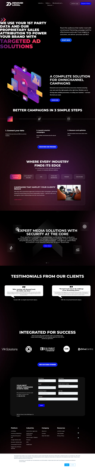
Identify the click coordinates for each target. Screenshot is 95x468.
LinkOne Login (74, 3)
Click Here (47, 246)
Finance (28, 439)
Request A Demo (85, 3)
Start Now (66, 40)
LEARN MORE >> (18, 199)
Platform (48, 3)
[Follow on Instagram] (78, 433)
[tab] (15, 176)
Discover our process (47, 147)
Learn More (55, 100)
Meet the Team (45, 435)
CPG (41, 176)
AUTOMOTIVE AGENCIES (15, 176)
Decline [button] (72, 464)
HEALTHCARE (79, 176)
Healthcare (29, 444)
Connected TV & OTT (16, 444)
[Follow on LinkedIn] (78, 438)
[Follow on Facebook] (78, 428)
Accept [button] (67, 464)
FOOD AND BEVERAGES (54, 176)
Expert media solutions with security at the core (47, 232)
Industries (40, 3)
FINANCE (66, 176)
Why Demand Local (57, 3)
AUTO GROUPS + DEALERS (28, 176)
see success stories (47, 364)
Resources (50, 5)
